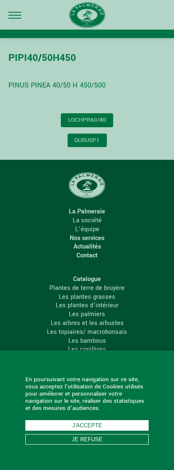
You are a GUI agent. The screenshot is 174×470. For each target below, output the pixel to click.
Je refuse (87, 439)
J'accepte (87, 425)
